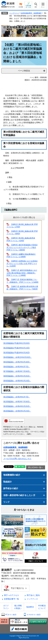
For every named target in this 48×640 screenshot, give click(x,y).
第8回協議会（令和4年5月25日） (17, 376)
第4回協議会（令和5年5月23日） (17, 411)
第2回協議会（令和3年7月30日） (17, 401)
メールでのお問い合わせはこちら (17, 459)
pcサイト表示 (10, 615)
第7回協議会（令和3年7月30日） (17, 371)
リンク (6, 502)
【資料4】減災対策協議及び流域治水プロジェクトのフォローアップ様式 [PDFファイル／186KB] (22, 247)
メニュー (43, 5)
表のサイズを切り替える (24, 217)
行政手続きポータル (28, 5)
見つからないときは (24, 510)
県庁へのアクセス (11, 595)
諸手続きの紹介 (10, 488)
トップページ (14, 13)
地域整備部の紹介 (11, 475)
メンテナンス (32, 599)
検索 (35, 5)
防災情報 (21, 5)
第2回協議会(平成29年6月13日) (16, 348)
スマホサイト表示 (34, 615)
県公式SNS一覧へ (35, 467)
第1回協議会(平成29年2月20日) (16, 343)
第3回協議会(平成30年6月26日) (16, 352)
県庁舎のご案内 (33, 595)
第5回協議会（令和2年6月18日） (17, 362)
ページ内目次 (24, 70)
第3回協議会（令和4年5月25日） (17, 406)
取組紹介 (7, 482)
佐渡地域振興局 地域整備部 (31, 13)
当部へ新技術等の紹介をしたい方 (19, 495)
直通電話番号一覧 (11, 599)
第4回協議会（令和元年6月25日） (17, 357)
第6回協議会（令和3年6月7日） (16, 367)
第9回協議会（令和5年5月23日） (17, 381)
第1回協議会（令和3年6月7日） (16, 397)
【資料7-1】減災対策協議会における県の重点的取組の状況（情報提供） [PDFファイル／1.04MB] (22, 272)
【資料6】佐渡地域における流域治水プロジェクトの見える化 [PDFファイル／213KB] (22, 263)
